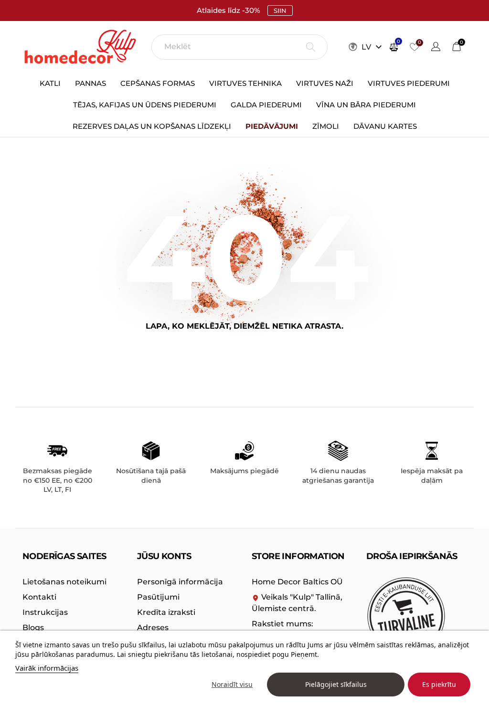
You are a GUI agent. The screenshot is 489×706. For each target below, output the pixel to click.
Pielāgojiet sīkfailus (336, 684)
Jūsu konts (164, 556)
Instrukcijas (45, 612)
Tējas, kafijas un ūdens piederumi (144, 104)
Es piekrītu (439, 684)
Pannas (90, 83)
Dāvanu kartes (385, 126)
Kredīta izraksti (166, 612)
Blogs (33, 627)
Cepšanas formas (157, 83)
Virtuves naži (324, 83)
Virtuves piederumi (409, 83)
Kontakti (39, 597)
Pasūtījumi (158, 597)
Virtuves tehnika (245, 83)
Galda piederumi (266, 104)
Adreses (153, 627)
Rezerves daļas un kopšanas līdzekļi (152, 126)
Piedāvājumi (271, 126)
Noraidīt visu (232, 684)
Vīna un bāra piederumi (366, 104)
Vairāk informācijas (46, 668)
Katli (50, 83)
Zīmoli (325, 126)
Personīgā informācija (180, 581)
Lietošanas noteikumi (64, 581)
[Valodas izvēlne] (435, 48)
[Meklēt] (310, 47)
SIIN (280, 10)
